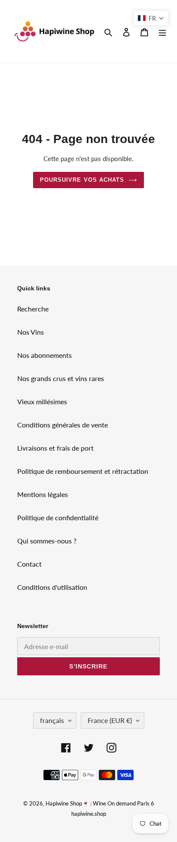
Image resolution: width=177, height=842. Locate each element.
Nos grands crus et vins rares (60, 378)
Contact (29, 564)
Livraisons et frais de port (55, 448)
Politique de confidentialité (57, 517)
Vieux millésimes (42, 401)
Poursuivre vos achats (82, 180)
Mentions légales (42, 494)
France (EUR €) (110, 720)
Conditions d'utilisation (52, 587)
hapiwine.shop (88, 813)
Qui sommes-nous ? (46, 541)
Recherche (33, 309)
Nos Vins (30, 332)
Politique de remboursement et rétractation (82, 471)
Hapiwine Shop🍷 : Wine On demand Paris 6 (100, 803)
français (52, 720)
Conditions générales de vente (62, 425)
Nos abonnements (44, 355)
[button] (151, 18)
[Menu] (162, 31)
